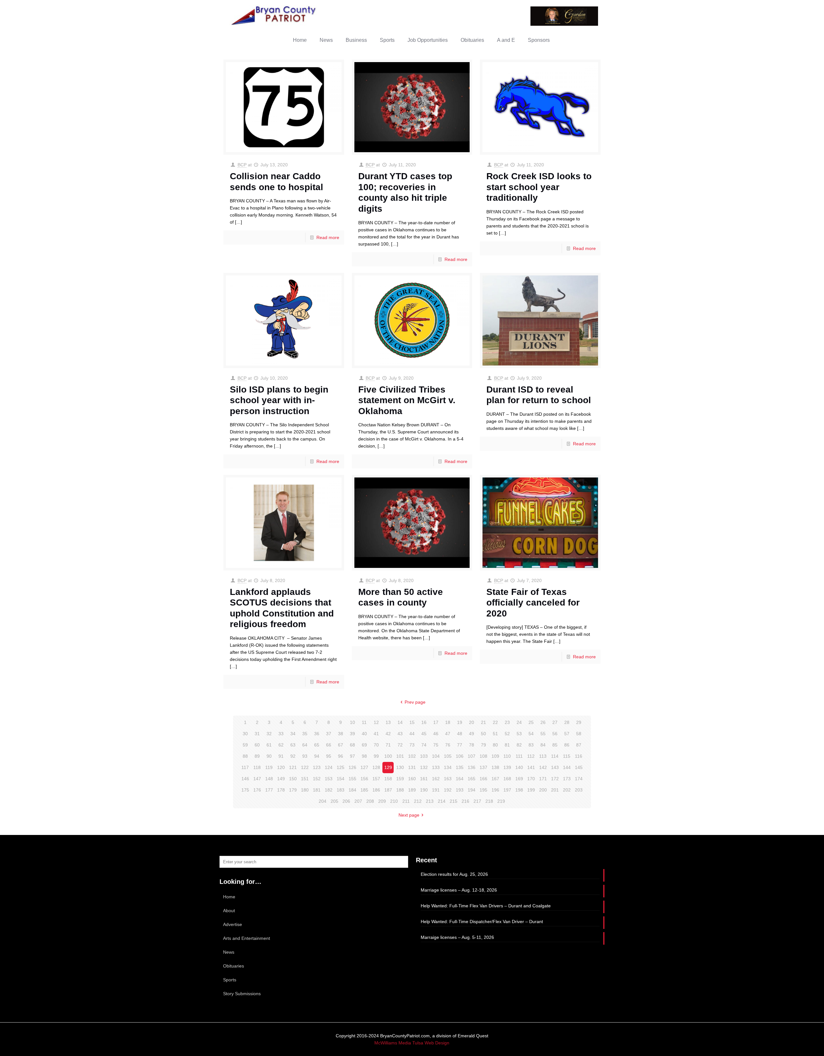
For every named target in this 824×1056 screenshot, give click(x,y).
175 (245, 789)
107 (471, 756)
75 (435, 744)
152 (317, 778)
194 (471, 789)
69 (364, 744)
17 (435, 722)
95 (328, 756)
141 (531, 767)
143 (555, 767)
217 (477, 801)
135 (460, 767)
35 (304, 733)
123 (317, 767)
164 (460, 778)
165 (471, 778)
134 (448, 767)
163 (448, 778)
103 (424, 756)
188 (400, 789)
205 (334, 801)
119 (269, 767)
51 (495, 733)
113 (543, 756)
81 (507, 744)
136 (471, 767)
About (229, 910)
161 (424, 778)
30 (245, 733)
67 (340, 744)
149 (281, 778)
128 (376, 767)
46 (435, 733)
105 (448, 756)
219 (501, 801)
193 (460, 789)
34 (292, 733)
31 (257, 733)
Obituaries (233, 965)
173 (567, 778)
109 (495, 756)
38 (340, 733)
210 (394, 801)
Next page (408, 815)
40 (364, 733)
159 (400, 778)
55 (543, 733)
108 (483, 756)
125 (340, 767)
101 (400, 756)
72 (400, 744)
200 (543, 789)
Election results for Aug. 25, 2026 (454, 874)
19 (459, 722)
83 (531, 744)
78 (471, 744)
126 (352, 767)
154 (340, 778)
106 (460, 756)
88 (245, 756)
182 (328, 789)
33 (281, 733)
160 (412, 778)
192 (448, 789)
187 (388, 789)
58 (578, 733)
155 (352, 778)
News (228, 952)
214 (441, 801)
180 (305, 789)
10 (352, 722)
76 (447, 744)
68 (352, 744)
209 (382, 801)
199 (531, 789)
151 (305, 778)
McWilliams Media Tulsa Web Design (411, 1042)
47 (447, 733)
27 (554, 722)
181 (317, 789)
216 (465, 801)
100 (388, 756)
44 (412, 733)
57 (566, 733)
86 (566, 744)
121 (293, 767)
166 (483, 778)
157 (376, 778)
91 (281, 756)
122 (305, 767)
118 (257, 767)
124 (328, 767)
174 (579, 778)
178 (281, 789)
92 (292, 756)
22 (495, 722)
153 (328, 778)
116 (578, 756)
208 (370, 801)
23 (507, 722)
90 (269, 756)
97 (352, 756)
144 (567, 767)
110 (507, 756)
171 (543, 778)
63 (292, 744)
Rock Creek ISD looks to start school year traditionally (539, 187)
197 (507, 789)
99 (376, 756)
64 (304, 744)
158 (388, 778)
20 (471, 722)
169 (519, 778)
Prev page (415, 702)
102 (412, 756)
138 (495, 767)
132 (424, 767)
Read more (327, 237)
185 (364, 789)
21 (483, 722)
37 (328, 733)
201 (555, 789)
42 (388, 733)
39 (352, 733)
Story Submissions (242, 993)
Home (229, 896)
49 (471, 733)
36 (316, 733)
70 (376, 744)
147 (257, 778)
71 (388, 744)
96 (340, 756)
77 (459, 744)
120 (281, 767)
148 (269, 778)
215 (453, 801)
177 (269, 789)
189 (412, 789)
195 (483, 789)
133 (436, 767)
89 (257, 756)
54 (531, 733)
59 (245, 744)
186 (376, 789)
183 (340, 789)
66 (328, 744)
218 (489, 801)
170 (531, 778)
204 (322, 801)
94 (316, 756)
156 (364, 778)
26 (543, 722)
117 (245, 767)
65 (316, 744)
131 (412, 767)
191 (436, 789)
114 (554, 756)
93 (304, 756)
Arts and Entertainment (246, 938)
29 (578, 722)
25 (531, 722)
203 (579, 789)
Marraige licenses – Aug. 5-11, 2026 (457, 937)
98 (364, 756)
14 (400, 722)
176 (257, 789)
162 (436, 778)
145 (579, 767)
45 (423, 733)
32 (269, 733)
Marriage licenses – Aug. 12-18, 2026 (459, 890)
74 (423, 744)
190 (424, 789)
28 (566, 722)
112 (531, 756)
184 (352, 789)
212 (418, 801)
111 (519, 756)
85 (554, 744)
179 (293, 789)
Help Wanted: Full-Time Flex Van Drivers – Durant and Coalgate (486, 905)
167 (495, 778)
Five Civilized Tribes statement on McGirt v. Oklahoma (406, 400)
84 (543, 744)
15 (412, 722)
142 (543, 767)
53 (519, 733)
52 (507, 733)
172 (555, 778)
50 (483, 733)
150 (293, 778)
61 (269, 744)
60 (257, 744)
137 (483, 767)
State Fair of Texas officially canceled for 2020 (533, 602)
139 (507, 767)
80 (495, 744)
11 (364, 722)
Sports (229, 979)
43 (400, 733)
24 (519, 722)
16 (423, 722)
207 (358, 801)
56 (554, 733)
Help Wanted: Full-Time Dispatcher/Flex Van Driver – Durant (482, 921)
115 (566, 756)
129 (388, 767)
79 (483, 744)
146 (245, 778)
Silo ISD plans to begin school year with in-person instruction (279, 400)
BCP (242, 164)
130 (400, 767)
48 (459, 733)
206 (346, 801)
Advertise (232, 924)
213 (430, 801)
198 (519, 789)
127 (364, 767)
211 (406, 801)
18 (447, 722)
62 (281, 744)
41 (376, 733)
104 (436, 756)
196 (495, 789)
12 (376, 722)
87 (578, 744)
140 (519, 767)
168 (507, 778)
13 (388, 722)
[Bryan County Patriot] (274, 15)
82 (519, 744)
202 (567, 789)
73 (412, 744)
